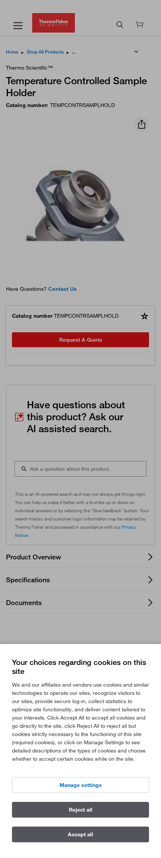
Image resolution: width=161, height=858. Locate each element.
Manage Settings (81, 785)
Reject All (80, 809)
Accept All (80, 834)
